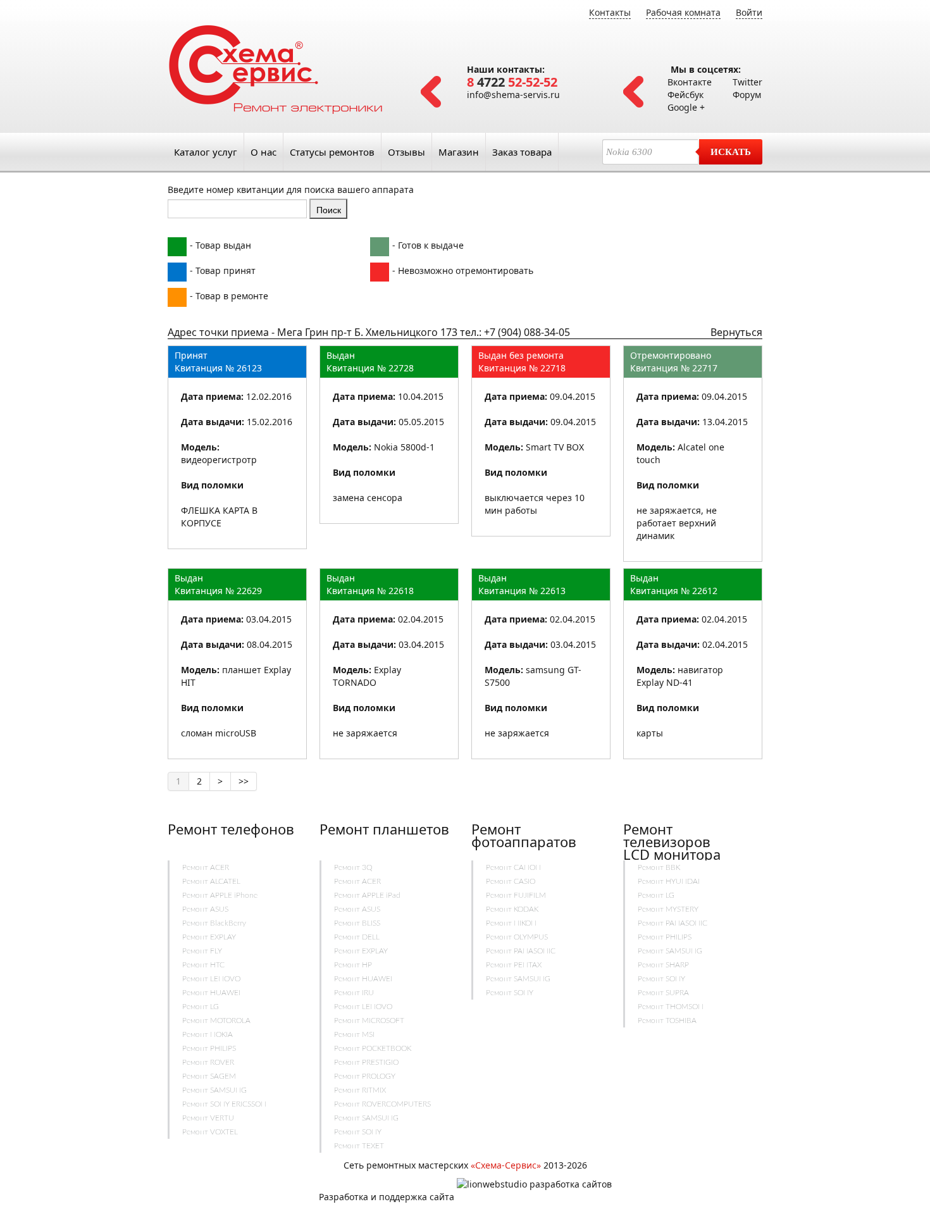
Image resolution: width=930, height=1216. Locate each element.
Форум (747, 95)
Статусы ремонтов (332, 152)
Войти (749, 12)
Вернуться (736, 332)
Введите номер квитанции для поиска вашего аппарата (291, 189)
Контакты (610, 12)
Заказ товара (522, 152)
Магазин (458, 152)
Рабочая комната (683, 12)
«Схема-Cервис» (506, 1165)
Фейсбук (685, 95)
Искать (730, 152)
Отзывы (406, 152)
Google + (686, 107)
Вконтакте (689, 82)
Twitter (747, 82)
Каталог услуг (205, 152)
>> (244, 781)
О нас (263, 152)
